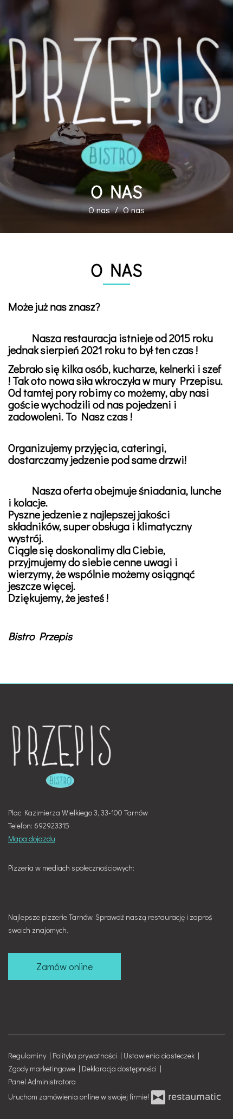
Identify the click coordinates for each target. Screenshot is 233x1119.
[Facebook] (17, 884)
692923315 (51, 825)
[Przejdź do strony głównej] (116, 102)
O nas (99, 209)
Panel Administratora (42, 1081)
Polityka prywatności (86, 1055)
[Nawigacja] (213, 14)
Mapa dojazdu (31, 838)
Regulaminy (28, 1055)
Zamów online (64, 966)
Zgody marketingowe (43, 1068)
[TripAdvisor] (36, 884)
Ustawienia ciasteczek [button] (161, 1055)
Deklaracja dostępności (121, 1068)
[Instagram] (55, 884)
